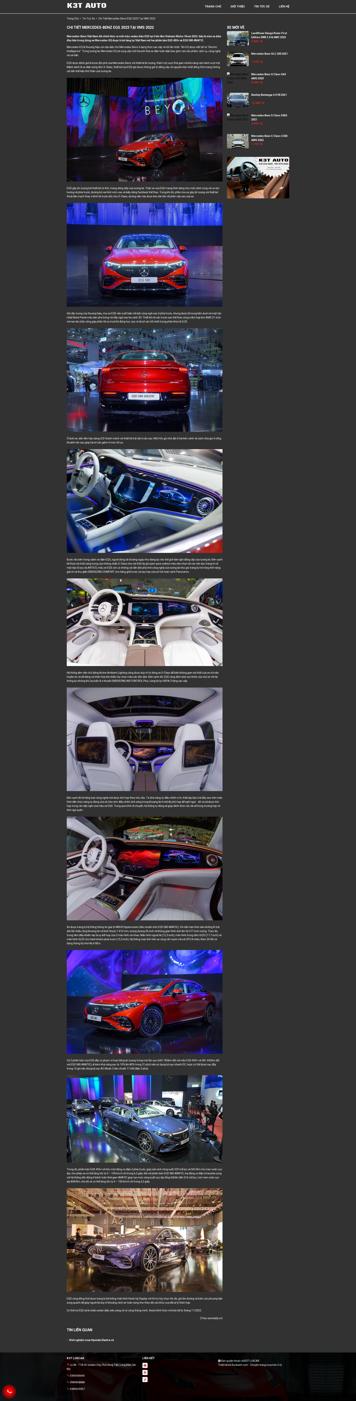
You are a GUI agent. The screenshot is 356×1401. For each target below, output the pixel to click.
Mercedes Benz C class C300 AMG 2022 (269, 138)
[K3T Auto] (87, 5)
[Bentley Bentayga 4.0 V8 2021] (238, 100)
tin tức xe (262, 6)
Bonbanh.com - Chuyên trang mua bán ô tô (257, 1364)
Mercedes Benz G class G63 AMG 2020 (268, 76)
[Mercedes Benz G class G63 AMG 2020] (238, 78)
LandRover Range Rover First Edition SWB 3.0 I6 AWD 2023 (269, 35)
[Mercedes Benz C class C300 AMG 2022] (238, 141)
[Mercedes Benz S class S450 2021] (238, 117)
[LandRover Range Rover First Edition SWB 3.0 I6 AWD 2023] (238, 38)
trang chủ (213, 6)
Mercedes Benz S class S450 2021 (269, 117)
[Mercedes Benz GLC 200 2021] (238, 59)
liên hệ (284, 6)
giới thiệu (237, 6)
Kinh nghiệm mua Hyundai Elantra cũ (91, 1340)
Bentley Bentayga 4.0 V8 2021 (269, 94)
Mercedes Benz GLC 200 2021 (269, 53)
